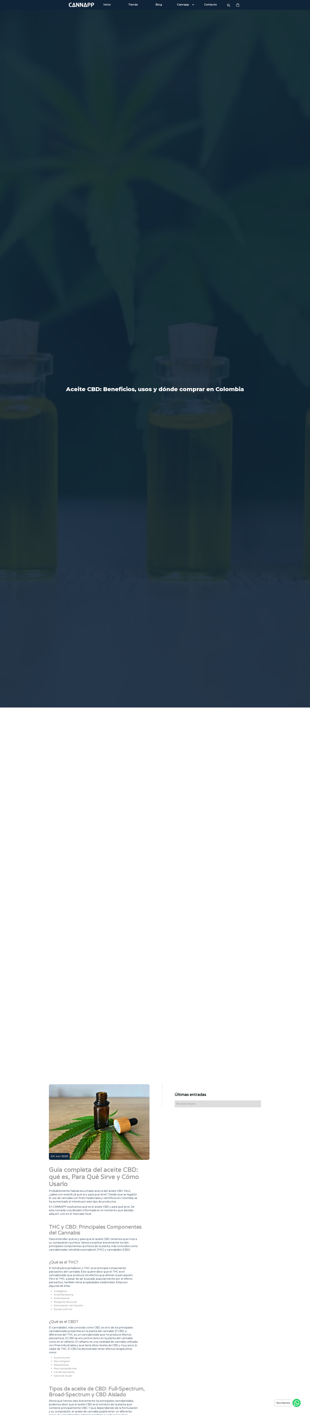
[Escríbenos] (297, 1403)
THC (70, 1334)
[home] (81, 4)
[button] (238, 5)
